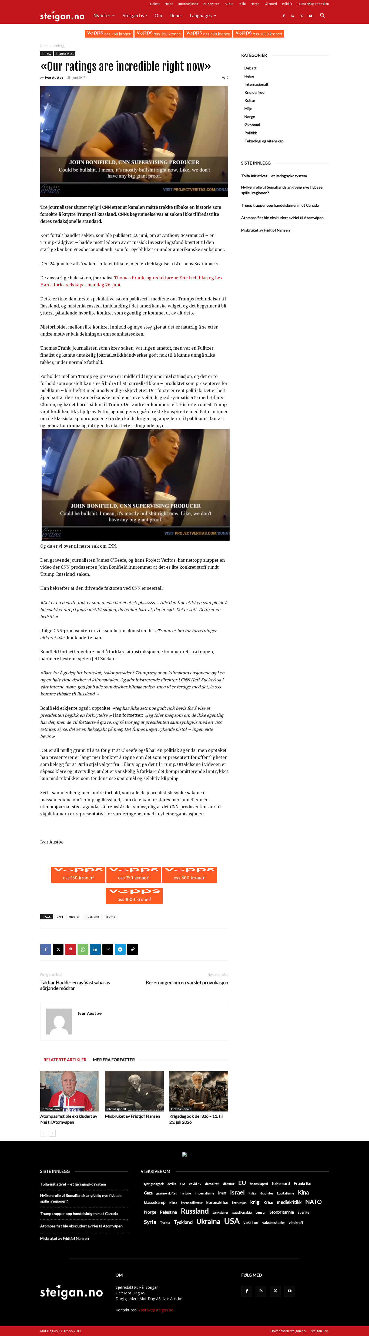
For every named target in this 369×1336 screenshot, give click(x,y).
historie (185, 1193)
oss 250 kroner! (167, 33)
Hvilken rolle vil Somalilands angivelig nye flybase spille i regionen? (282, 190)
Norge (255, 3)
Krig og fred (211, 3)
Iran (222, 1193)
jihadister (266, 1193)
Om (158, 15)
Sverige (303, 1212)
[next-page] (52, 1133)
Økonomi (270, 3)
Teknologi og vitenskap (313, 3)
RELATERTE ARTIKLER (64, 1059)
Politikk (287, 3)
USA (232, 1221)
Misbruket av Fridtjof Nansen (132, 1116)
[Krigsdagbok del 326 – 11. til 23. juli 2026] (198, 1091)
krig (255, 1202)
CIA (182, 1184)
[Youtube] (310, 16)
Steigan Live (135, 15)
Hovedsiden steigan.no (288, 1331)
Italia (252, 1193)
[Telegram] (120, 949)
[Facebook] (284, 16)
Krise (268, 1202)
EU (242, 1183)
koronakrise (217, 1202)
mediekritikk (289, 1202)
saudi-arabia (242, 1212)
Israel (237, 1192)
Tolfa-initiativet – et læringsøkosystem (274, 175)
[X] (301, 16)
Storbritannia (282, 1212)
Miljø (242, 3)
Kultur (229, 3)
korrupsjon (239, 1202)
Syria (150, 1222)
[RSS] (293, 16)
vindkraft (296, 1222)
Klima (173, 1202)
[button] (322, 16)
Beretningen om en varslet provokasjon (187, 982)
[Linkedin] (95, 949)
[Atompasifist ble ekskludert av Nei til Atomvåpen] (69, 1091)
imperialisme (204, 1193)
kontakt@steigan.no (156, 1309)
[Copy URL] (132, 949)
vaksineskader (273, 1222)
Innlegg (46, 53)
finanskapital (259, 1184)
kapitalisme (285, 1193)
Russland (92, 917)
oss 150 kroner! (117, 33)
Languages (201, 15)
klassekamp (155, 1202)
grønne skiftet (166, 1193)
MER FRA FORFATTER (114, 1059)
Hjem (44, 45)
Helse (169, 3)
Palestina (168, 1212)
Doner (176, 15)
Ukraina (208, 1221)
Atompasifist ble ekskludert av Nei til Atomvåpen (282, 217)
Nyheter (101, 15)
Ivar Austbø (54, 77)
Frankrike (302, 1183)
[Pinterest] (70, 949)
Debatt (155, 3)
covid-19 (195, 1184)
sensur (261, 1212)
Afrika (171, 1184)
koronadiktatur (192, 1202)
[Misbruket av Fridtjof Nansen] (134, 1091)
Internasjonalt (188, 3)
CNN (60, 917)
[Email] (107, 949)
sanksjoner (221, 1212)
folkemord (281, 1183)
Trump (110, 917)
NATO (313, 1201)
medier (74, 917)
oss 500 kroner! (216, 33)
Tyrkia (165, 1222)
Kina (303, 1192)
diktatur (228, 1184)
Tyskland (183, 1222)
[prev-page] (43, 1133)
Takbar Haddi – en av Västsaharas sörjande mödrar (75, 985)
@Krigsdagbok (154, 1184)
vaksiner (251, 1222)
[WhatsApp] (83, 949)
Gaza (148, 1193)
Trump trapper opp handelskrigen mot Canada (280, 205)
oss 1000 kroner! (267, 33)
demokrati (212, 1184)
